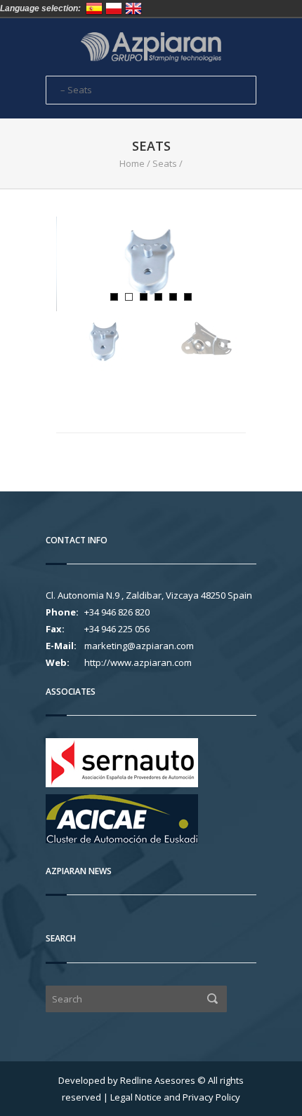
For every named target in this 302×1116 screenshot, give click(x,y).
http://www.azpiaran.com (138, 662)
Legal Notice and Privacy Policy (175, 1097)
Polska (113, 8)
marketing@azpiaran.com (139, 645)
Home (132, 163)
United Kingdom (133, 8)
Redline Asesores (157, 1080)
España (94, 8)
